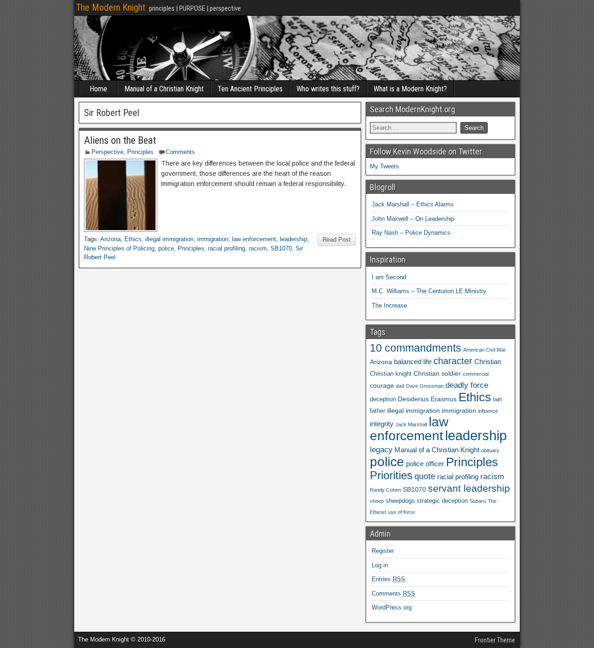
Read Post (337, 239)
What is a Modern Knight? (410, 88)
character (452, 361)
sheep (377, 501)
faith (497, 399)
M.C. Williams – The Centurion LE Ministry (429, 291)
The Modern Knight (110, 7)
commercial (476, 374)
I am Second (389, 277)
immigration (212, 239)
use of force (401, 512)
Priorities (391, 475)
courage (382, 385)
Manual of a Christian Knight (164, 88)
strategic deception (442, 501)
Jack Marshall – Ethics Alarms (413, 204)
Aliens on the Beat (120, 140)
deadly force (467, 385)
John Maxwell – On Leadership (413, 218)
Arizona (110, 239)
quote (424, 476)
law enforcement (254, 239)
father (377, 411)
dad (400, 386)
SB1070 (281, 248)
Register (383, 550)
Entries (388, 579)
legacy (381, 449)
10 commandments (415, 348)
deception (383, 399)
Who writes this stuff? (328, 88)
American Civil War (484, 350)
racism (258, 248)
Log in (380, 565)
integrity (382, 424)
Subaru (478, 501)
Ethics (133, 239)
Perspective (107, 151)
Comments (180, 151)
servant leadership (469, 488)
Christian (487, 362)
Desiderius (413, 399)
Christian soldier (437, 373)
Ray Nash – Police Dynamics (411, 232)
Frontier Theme (495, 640)
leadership (293, 239)
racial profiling (226, 248)
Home (98, 88)
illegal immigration (169, 239)
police (166, 248)
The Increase (389, 305)
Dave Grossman (425, 386)
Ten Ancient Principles (250, 88)
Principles (140, 151)
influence (488, 411)
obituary (490, 450)
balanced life (413, 362)
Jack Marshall (411, 424)
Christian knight (391, 374)
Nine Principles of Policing (119, 248)
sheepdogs (400, 501)
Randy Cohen (385, 490)
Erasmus (444, 399)
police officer (425, 464)
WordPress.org (392, 607)
